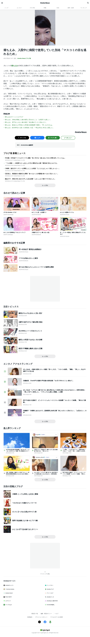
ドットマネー (50, 585)
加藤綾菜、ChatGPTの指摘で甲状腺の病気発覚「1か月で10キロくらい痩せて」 (48, 381)
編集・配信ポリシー (46, 613)
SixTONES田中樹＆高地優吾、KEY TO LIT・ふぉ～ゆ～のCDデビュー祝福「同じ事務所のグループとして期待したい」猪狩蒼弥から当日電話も (18, 451)
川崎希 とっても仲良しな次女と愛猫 (25, 494)
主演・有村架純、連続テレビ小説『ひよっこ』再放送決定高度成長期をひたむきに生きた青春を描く (17, 474)
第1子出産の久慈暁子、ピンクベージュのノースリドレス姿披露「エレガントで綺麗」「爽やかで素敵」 (74, 474)
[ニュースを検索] (88, 3)
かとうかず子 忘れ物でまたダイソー (25, 529)
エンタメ (19, 8)
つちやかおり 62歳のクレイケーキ (24, 503)
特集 (45, 8)
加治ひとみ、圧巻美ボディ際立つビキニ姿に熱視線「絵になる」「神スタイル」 (46, 450)
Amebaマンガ (50, 597)
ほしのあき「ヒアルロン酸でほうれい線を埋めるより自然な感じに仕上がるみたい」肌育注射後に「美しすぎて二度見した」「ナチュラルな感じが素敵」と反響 (54, 391)
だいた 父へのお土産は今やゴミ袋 (24, 512)
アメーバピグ (50, 593)
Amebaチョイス (9, 585)
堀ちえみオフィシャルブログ (14, 117)
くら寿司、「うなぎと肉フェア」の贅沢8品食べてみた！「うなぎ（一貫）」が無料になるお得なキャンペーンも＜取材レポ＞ (74, 451)
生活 (58, 8)
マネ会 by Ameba (9, 589)
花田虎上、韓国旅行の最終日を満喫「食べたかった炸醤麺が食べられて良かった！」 (32, 174)
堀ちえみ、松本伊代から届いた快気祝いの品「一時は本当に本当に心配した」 (29, 128)
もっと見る (45, 185)
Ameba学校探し (51, 604)
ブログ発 (32, 8)
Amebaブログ (50, 589)
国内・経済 (71, 8)
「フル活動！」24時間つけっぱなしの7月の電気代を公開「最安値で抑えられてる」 (31, 163)
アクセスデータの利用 (56, 617)
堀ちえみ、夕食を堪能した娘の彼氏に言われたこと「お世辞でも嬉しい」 (28, 120)
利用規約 (29, 617)
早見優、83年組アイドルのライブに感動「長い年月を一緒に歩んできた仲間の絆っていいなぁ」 (35, 158)
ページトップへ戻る (45, 573)
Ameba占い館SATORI (52, 601)
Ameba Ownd (9, 593)
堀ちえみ (14, 65)
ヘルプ (56, 613)
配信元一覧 (35, 613)
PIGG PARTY (8, 597)
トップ (6, 8)
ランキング (84, 8)
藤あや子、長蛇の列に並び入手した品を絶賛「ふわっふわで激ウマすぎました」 (30, 179)
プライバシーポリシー (41, 617)
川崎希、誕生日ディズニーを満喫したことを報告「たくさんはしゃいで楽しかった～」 (32, 168)
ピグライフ (8, 601)
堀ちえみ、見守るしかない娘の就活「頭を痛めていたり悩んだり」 (26, 122)
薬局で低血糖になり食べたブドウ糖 (25, 520)
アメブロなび (8, 604)
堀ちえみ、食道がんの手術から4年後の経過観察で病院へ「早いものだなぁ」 (29, 125)
